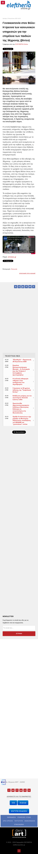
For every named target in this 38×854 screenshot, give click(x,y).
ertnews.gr (11, 257)
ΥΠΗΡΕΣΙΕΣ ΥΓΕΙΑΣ (24, 817)
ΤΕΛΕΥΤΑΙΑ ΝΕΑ (12, 356)
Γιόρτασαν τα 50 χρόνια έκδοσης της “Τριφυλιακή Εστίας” (22, 390)
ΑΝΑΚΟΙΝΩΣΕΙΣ (29, 821)
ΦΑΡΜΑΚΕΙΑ (11, 817)
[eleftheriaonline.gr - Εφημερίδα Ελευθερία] (19, 5)
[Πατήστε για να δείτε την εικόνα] (19, 62)
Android (23, 802)
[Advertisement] (19, 490)
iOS (13, 802)
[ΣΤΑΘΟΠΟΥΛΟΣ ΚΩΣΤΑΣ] (19, 833)
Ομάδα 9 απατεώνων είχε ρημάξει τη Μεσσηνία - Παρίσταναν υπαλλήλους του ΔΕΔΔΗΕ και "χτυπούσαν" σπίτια (22, 420)
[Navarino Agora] (19, 80)
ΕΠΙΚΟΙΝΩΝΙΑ (19, 824)
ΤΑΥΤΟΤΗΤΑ (18, 821)
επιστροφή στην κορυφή (27, 273)
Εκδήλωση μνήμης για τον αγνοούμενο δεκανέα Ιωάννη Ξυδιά (22, 397)
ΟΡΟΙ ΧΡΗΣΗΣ (8, 821)
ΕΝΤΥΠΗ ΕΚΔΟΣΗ (19, 811)
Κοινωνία (14, 269)
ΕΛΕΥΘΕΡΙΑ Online (21, 44)
